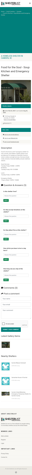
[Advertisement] (16, 36)
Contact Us (4, 457)
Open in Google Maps (10, 119)
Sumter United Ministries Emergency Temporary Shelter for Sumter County (21, 393)
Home (2, 11)
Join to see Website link (11, 138)
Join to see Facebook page (11, 142)
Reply (6, 200)
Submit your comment (11, 329)
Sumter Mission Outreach (19, 363)
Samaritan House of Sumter (19, 377)
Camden (19, 11)
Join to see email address (11, 134)
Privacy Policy (5, 453)
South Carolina (10, 11)
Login (2, 443)
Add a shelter (5, 436)
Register (3, 439)
